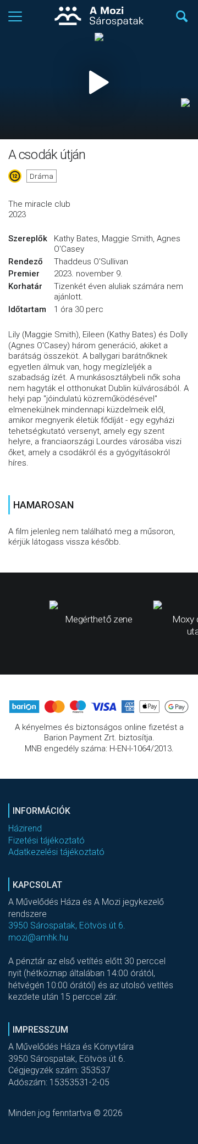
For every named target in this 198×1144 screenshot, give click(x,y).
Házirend (25, 828)
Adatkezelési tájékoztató (56, 852)
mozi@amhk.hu (38, 937)
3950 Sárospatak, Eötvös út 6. (66, 925)
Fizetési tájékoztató (46, 840)
